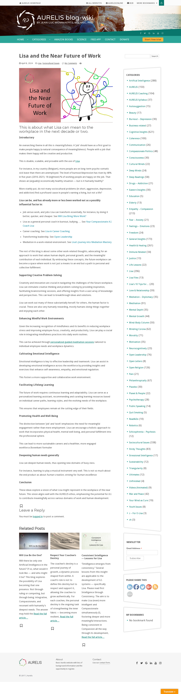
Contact (110, 39)
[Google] (149, 33)
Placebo (133, 387)
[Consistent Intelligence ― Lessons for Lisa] (96, 542)
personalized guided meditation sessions (72, 342)
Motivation (134, 342)
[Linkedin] (154, 33)
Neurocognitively (138, 348)
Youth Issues (135, 506)
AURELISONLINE (115, 3)
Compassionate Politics (141, 151)
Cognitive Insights (138, 132)
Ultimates (134, 474)
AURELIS (133, 87)
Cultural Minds (137, 164)
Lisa (39, 63)
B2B (131, 3)
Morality (133, 335)
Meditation (134, 303)
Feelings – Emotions (139, 226)
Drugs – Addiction (138, 183)
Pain (131, 374)
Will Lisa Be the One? (30, 555)
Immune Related (137, 252)
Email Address (134, 548)
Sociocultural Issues (50, 63)
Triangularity (136, 468)
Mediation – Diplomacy (141, 297)
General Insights (137, 239)
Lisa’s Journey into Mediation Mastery (92, 242)
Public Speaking (137, 406)
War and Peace (136, 494)
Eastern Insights (137, 190)
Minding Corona (137, 329)
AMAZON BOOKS (63, 39)
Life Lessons (135, 265)
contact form (104, 663)
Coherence (134, 138)
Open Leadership (63, 236)
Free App (96, 39)
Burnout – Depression (140, 119)
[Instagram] (162, 33)
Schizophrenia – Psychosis (142, 431)
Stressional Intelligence (141, 455)
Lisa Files (133, 277)
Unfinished (134, 481)
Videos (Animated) (138, 487)
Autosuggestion (137, 106)
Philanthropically (138, 380)
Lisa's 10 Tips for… (139, 284)
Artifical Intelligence (139, 80)
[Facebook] (140, 33)
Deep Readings (136, 177)
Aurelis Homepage (31, 3)
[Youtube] (158, 33)
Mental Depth (136, 309)
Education (134, 196)
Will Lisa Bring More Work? (72, 216)
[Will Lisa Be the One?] (33, 542)
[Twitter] (145, 33)
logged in (38, 516)
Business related (137, 125)
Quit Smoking (136, 412)
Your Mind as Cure (138, 500)
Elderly (132, 202)
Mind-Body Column (139, 322)
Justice (132, 258)
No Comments (71, 63)
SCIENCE (81, 39)
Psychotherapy (136, 399)
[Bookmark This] (21, 506)
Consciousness (136, 157)
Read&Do (133, 419)
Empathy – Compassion (141, 209)
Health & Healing (137, 245)
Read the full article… (93, 637)
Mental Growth (136, 316)
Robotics (133, 425)
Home (20, 39)
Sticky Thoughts (137, 449)
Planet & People (137, 393)
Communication (137, 145)
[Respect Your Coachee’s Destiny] (64, 542)
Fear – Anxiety (136, 220)
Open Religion (136, 367)
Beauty (132, 112)
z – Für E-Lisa (136, 513)
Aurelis (30, 676)
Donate (124, 39)
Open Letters (135, 361)
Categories (39, 39)
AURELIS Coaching (138, 93)
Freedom (133, 232)
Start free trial (153, 39)
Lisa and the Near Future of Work (60, 56)
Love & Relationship (139, 290)
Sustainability (136, 462)
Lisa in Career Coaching (57, 231)
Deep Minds (135, 170)
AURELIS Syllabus (138, 99)
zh (130, 519)
